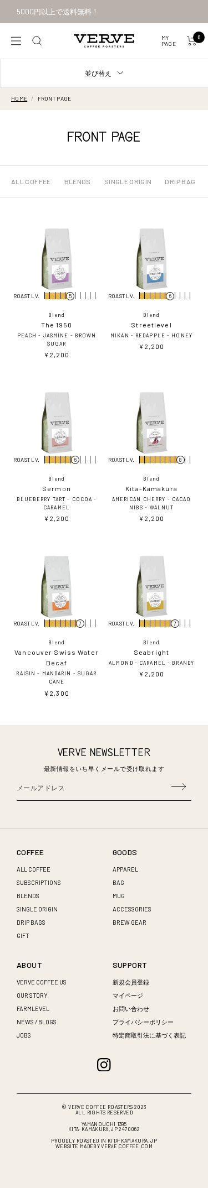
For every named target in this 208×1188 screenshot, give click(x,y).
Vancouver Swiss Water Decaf (56, 657)
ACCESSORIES (132, 909)
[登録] (178, 787)
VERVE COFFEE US (42, 982)
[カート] (192, 41)
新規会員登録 (131, 982)
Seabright (151, 652)
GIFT (23, 935)
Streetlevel (151, 325)
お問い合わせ (131, 1008)
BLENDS (77, 181)
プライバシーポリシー (143, 1021)
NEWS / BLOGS (37, 1021)
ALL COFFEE (31, 181)
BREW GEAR (129, 922)
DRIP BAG (180, 181)
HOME (19, 98)
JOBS (24, 1035)
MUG (119, 895)
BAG (118, 882)
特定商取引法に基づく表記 (149, 1035)
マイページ (128, 995)
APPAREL (125, 869)
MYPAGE (168, 40)
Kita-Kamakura (151, 488)
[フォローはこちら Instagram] (104, 1065)
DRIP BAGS (31, 922)
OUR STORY (32, 995)
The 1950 (57, 325)
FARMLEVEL (33, 1008)
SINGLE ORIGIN (128, 181)
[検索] (37, 41)
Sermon (56, 488)
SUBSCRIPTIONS (39, 882)
